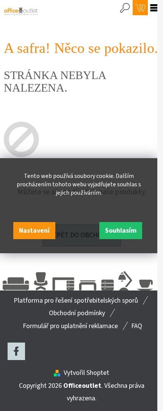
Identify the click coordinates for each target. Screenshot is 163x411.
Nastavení (34, 230)
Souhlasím (120, 230)
